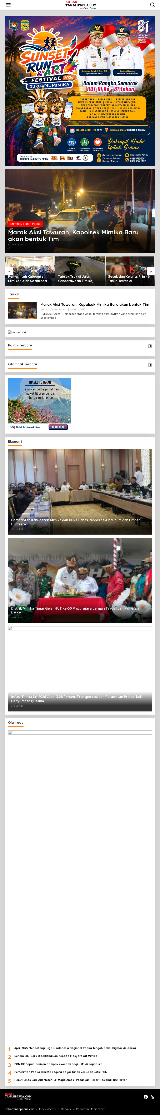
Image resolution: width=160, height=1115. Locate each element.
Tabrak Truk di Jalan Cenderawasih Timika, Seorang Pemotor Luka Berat (27, 278)
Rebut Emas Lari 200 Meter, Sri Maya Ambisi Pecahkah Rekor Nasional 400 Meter (70, 1079)
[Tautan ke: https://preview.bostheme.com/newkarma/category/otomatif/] (150, 365)
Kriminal (15, 224)
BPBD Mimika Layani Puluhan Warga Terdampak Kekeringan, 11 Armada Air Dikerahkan (129, 278)
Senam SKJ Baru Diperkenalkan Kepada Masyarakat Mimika (55, 1056)
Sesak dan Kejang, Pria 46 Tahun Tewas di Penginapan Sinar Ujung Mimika (79, 278)
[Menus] (8, 5)
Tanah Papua (32, 224)
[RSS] (152, 1097)
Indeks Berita (47, 1109)
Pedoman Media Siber (90, 1109)
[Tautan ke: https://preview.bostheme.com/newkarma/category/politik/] (150, 346)
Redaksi (66, 1109)
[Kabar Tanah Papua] (80, 4)
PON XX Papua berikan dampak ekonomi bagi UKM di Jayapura (58, 1064)
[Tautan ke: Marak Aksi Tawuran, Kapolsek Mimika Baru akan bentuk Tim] (80, 211)
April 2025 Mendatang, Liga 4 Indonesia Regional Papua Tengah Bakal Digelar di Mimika (75, 1048)
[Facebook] (146, 1097)
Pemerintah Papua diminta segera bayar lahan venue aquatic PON (60, 1072)
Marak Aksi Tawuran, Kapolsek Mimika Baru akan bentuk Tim (73, 235)
